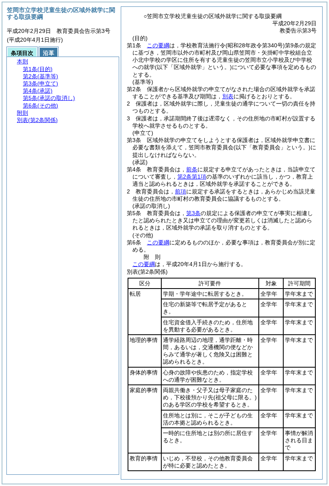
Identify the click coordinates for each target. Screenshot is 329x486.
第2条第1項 (191, 176)
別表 (228, 96)
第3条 (193, 213)
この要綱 (158, 45)
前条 (191, 169)
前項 (180, 191)
